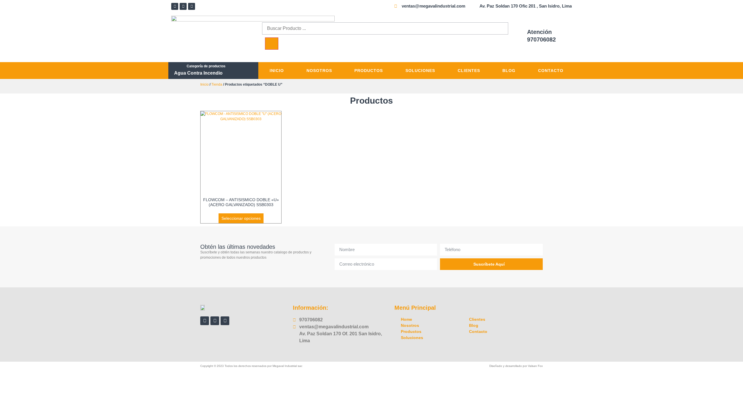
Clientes (469, 70)
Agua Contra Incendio (198, 73)
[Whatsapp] (191, 6)
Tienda (216, 84)
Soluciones (420, 70)
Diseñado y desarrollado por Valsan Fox (516, 365)
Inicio (277, 70)
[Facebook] (174, 6)
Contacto (550, 70)
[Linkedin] (183, 6)
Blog (508, 70)
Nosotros (319, 70)
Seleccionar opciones (241, 218)
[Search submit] (271, 43)
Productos (368, 70)
